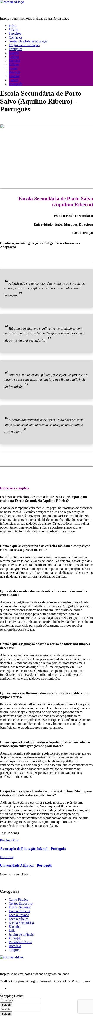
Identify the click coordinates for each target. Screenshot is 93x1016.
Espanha (14, 926)
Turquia (14, 950)
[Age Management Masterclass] (12, 2)
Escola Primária (19, 911)
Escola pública (19, 919)
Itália (12, 930)
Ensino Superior (20, 907)
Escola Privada (19, 915)
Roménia (15, 946)
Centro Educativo (21, 903)
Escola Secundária (21, 923)
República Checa (20, 942)
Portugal (14, 938)
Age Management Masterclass (26, 10)
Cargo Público (18, 899)
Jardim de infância (21, 934)
